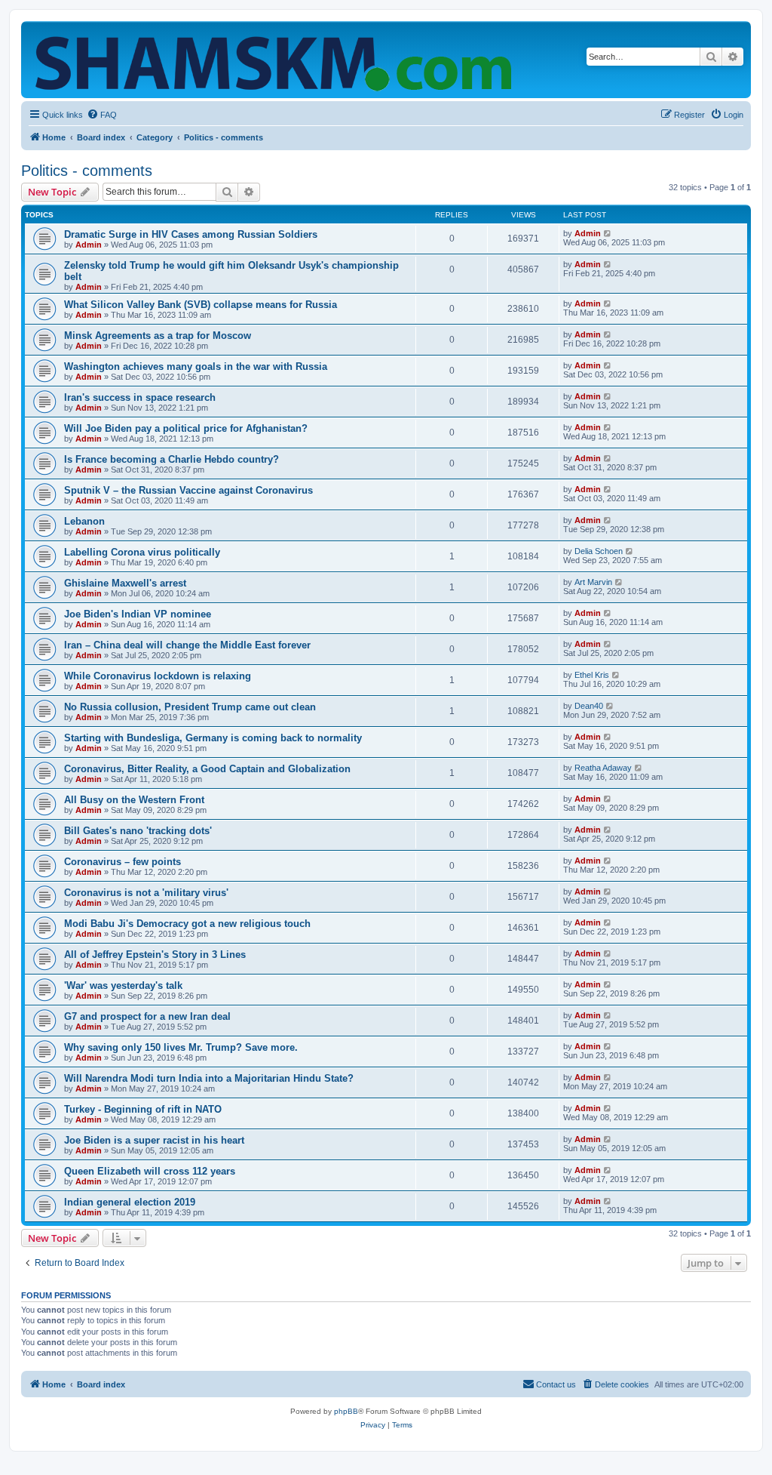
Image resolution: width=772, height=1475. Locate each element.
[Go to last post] (608, 233)
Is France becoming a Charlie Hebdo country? (171, 459)
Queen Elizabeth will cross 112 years (149, 1171)
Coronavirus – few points (122, 861)
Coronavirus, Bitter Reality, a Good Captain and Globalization (207, 768)
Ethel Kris (591, 674)
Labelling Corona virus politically (142, 552)
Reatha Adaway (603, 767)
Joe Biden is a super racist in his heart (154, 1140)
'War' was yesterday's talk (123, 985)
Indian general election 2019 (129, 1202)
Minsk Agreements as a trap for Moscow (157, 335)
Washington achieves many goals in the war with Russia (195, 366)
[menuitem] (102, 115)
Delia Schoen (598, 551)
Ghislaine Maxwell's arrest (125, 583)
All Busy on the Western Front (134, 799)
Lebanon (84, 521)
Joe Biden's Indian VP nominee (137, 614)
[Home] (276, 59)
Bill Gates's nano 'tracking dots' (138, 830)
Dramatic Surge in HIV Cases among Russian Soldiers (190, 234)
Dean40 (588, 705)
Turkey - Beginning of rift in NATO (143, 1109)
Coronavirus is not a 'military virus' (146, 892)
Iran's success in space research (140, 397)
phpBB (346, 1411)
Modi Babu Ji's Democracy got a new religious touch (187, 923)
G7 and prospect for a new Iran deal (147, 1016)
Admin (88, 244)
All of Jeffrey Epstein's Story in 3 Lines (155, 954)
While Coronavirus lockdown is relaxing (157, 676)
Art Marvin (593, 582)
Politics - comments (86, 170)
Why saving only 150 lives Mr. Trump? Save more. (181, 1047)
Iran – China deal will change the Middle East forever (187, 645)
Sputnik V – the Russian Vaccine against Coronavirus (188, 490)
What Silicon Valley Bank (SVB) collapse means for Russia (200, 304)
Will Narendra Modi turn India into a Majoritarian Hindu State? (209, 1078)
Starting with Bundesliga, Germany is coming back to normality (213, 738)
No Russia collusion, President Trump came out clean (190, 707)
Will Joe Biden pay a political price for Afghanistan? (186, 428)
